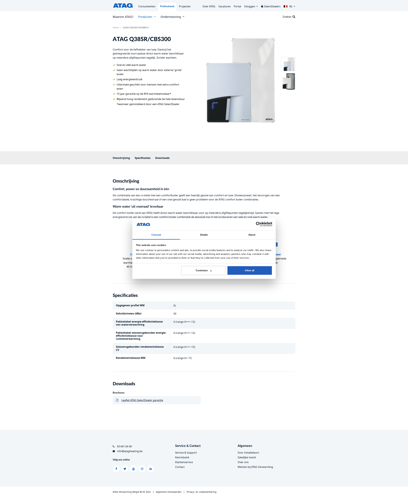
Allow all (249, 270)
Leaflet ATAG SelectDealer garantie (142, 400)
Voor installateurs (248, 452)
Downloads (162, 158)
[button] (289, 5)
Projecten (185, 6)
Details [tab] (204, 234)
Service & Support (186, 452)
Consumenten (146, 6)
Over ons (243, 462)
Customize (202, 270)
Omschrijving (121, 158)
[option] (235, 80)
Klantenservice (184, 462)
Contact (180, 467)
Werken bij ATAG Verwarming (255, 467)
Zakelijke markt (247, 457)
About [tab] (251, 234)
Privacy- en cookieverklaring (201, 491)
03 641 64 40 (124, 446)
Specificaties (142, 158)
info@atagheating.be (129, 451)
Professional (167, 6)
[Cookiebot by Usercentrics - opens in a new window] (258, 224)
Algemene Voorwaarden (169, 491)
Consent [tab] (156, 234)
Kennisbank (182, 457)
